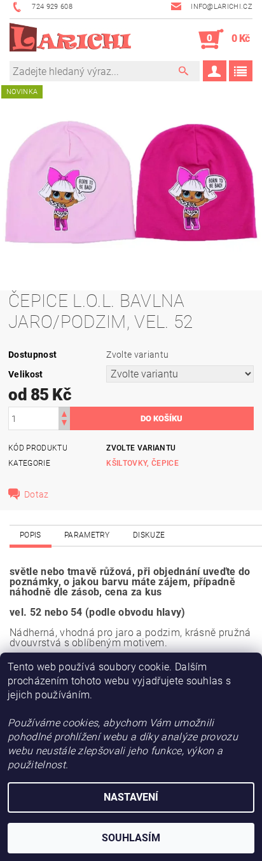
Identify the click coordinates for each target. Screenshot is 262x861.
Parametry (87, 535)
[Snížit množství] (64, 424)
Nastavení (131, 797)
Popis (30, 535)
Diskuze (149, 535)
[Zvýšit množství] (64, 413)
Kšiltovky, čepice (142, 463)
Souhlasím (131, 838)
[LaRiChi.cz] (70, 39)
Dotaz (36, 494)
